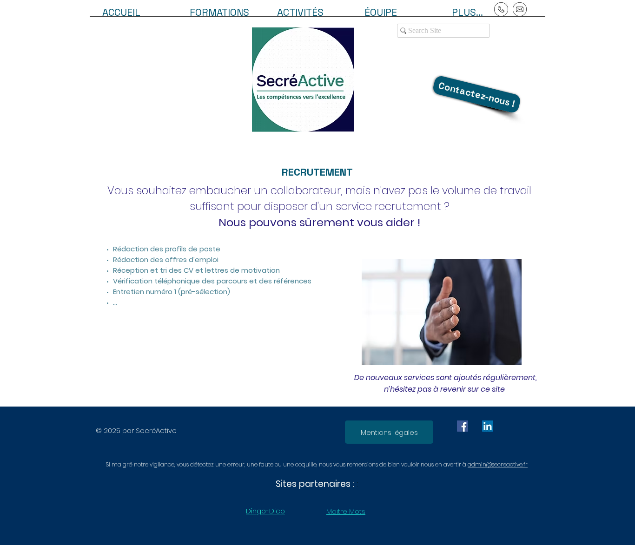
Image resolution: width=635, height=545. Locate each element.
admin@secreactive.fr (498, 464)
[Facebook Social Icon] (462, 426)
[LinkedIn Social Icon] (487, 426)
